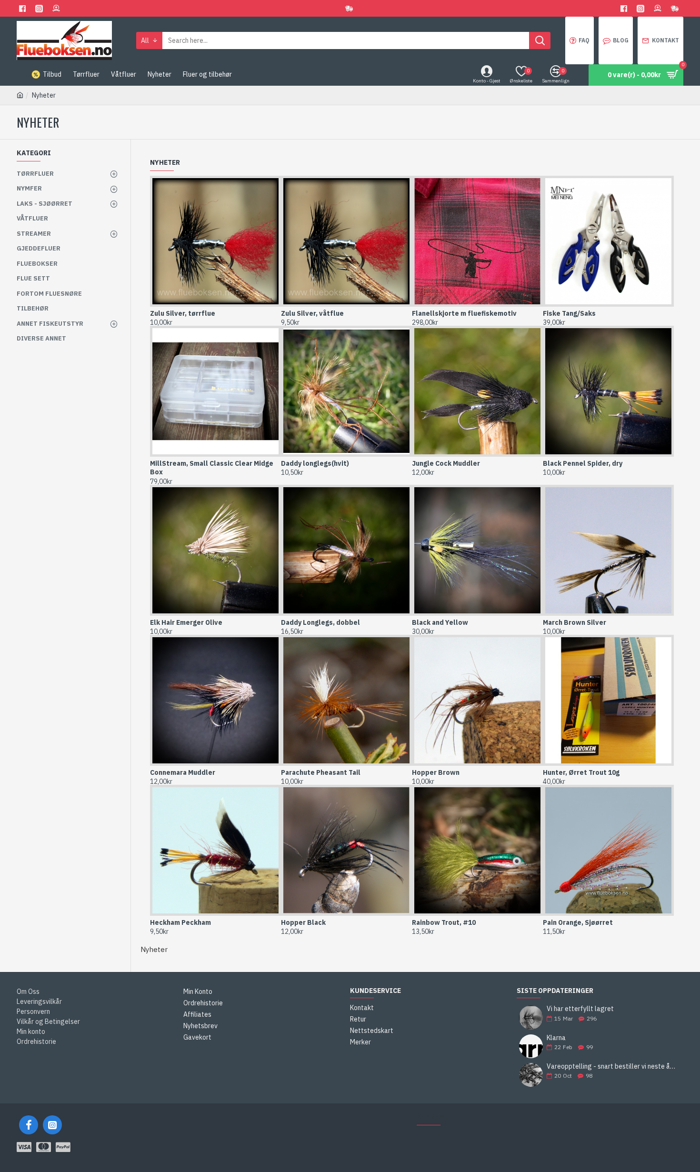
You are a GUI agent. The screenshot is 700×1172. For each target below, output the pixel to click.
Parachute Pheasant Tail (320, 772)
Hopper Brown (436, 772)
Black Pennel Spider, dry (582, 463)
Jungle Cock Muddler (446, 463)
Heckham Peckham (180, 922)
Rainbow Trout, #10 (444, 922)
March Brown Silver (574, 622)
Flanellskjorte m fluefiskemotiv (464, 313)
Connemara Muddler (182, 772)
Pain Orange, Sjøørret (578, 922)
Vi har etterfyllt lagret (580, 1008)
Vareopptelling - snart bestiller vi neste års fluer (612, 1066)
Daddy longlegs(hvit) (315, 463)
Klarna (556, 1038)
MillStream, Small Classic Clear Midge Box (211, 467)
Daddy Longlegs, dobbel (320, 622)
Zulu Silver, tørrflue (182, 313)
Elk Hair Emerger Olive (186, 622)
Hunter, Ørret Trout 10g (581, 772)
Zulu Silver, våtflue (312, 313)
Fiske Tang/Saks (569, 313)
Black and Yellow (440, 622)
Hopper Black (303, 922)
